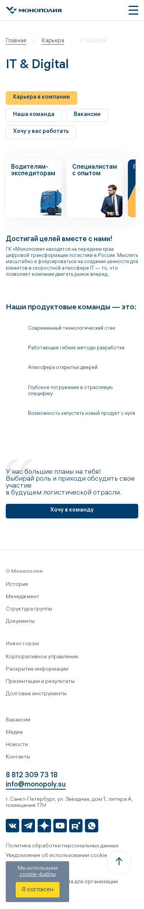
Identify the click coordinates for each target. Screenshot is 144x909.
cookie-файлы (38, 875)
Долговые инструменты (36, 694)
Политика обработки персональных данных (62, 846)
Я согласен (37, 890)
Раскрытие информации (37, 670)
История (17, 585)
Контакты (18, 757)
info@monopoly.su (36, 785)
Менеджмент (22, 597)
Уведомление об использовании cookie (56, 856)
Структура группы (29, 609)
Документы (20, 622)
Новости (17, 745)
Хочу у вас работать (41, 132)
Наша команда (34, 115)
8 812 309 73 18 (32, 776)
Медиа (14, 733)
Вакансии (87, 115)
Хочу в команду (72, 510)
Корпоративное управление (42, 657)
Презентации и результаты (40, 682)
